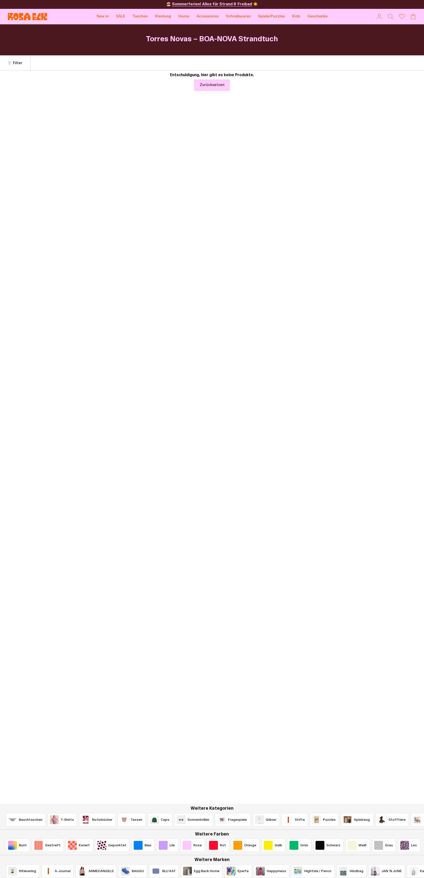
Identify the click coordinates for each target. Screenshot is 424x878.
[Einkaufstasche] (413, 16)
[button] (140, 16)
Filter (17, 63)
